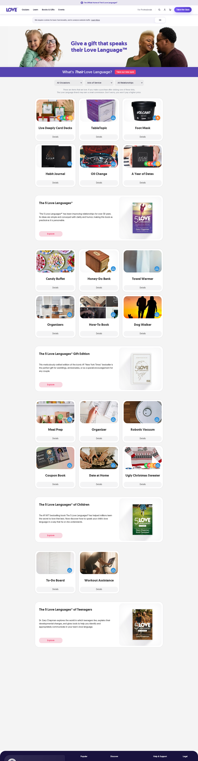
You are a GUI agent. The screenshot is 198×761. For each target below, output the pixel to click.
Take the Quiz (182, 9)
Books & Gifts (48, 9)
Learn (35, 9)
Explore (50, 233)
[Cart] (170, 9)
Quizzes (25, 9)
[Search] (159, 9)
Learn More (95, 20)
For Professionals (145, 9)
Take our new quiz (125, 72)
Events (61, 9)
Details (55, 137)
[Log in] (164, 9)
